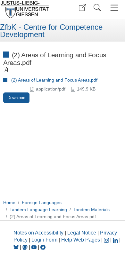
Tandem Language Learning (38, 209)
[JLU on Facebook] (43, 247)
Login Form (44, 239)
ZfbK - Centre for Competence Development (51, 31)
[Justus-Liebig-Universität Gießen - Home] (30, 9)
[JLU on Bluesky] (16, 247)
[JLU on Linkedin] (116, 239)
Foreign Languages (42, 202)
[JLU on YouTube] (34, 247)
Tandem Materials (91, 209)
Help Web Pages (80, 239)
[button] (82, 7)
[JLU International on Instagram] (107, 239)
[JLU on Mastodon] (25, 247)
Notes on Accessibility (39, 232)
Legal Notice (81, 232)
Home (9, 202)
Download (16, 97)
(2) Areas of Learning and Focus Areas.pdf (54, 80)
